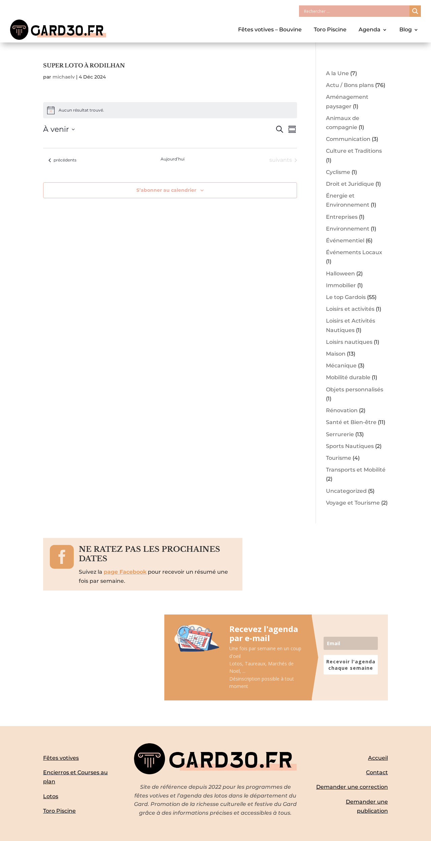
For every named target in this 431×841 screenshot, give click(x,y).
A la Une (337, 73)
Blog (405, 29)
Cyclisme (338, 172)
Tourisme (338, 458)
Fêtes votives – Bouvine (270, 29)
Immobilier (341, 285)
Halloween (340, 273)
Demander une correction (352, 787)
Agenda (369, 29)
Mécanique (341, 365)
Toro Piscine (330, 29)
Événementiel (345, 240)
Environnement (347, 229)
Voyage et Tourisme (353, 503)
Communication (348, 139)
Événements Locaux (354, 252)
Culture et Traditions (354, 151)
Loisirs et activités (350, 309)
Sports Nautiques (350, 446)
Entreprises (342, 217)
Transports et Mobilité (356, 470)
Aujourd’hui (173, 158)
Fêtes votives (61, 758)
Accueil (378, 758)
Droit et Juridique (350, 184)
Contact (377, 772)
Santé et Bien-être (351, 422)
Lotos (50, 796)
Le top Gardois (346, 297)
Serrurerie (340, 434)
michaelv (64, 77)
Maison (335, 354)
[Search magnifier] (415, 11)
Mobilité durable (348, 377)
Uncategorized (346, 491)
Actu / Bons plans (350, 85)
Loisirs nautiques (349, 342)
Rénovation (342, 410)
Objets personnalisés (354, 389)
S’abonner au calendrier (166, 190)
